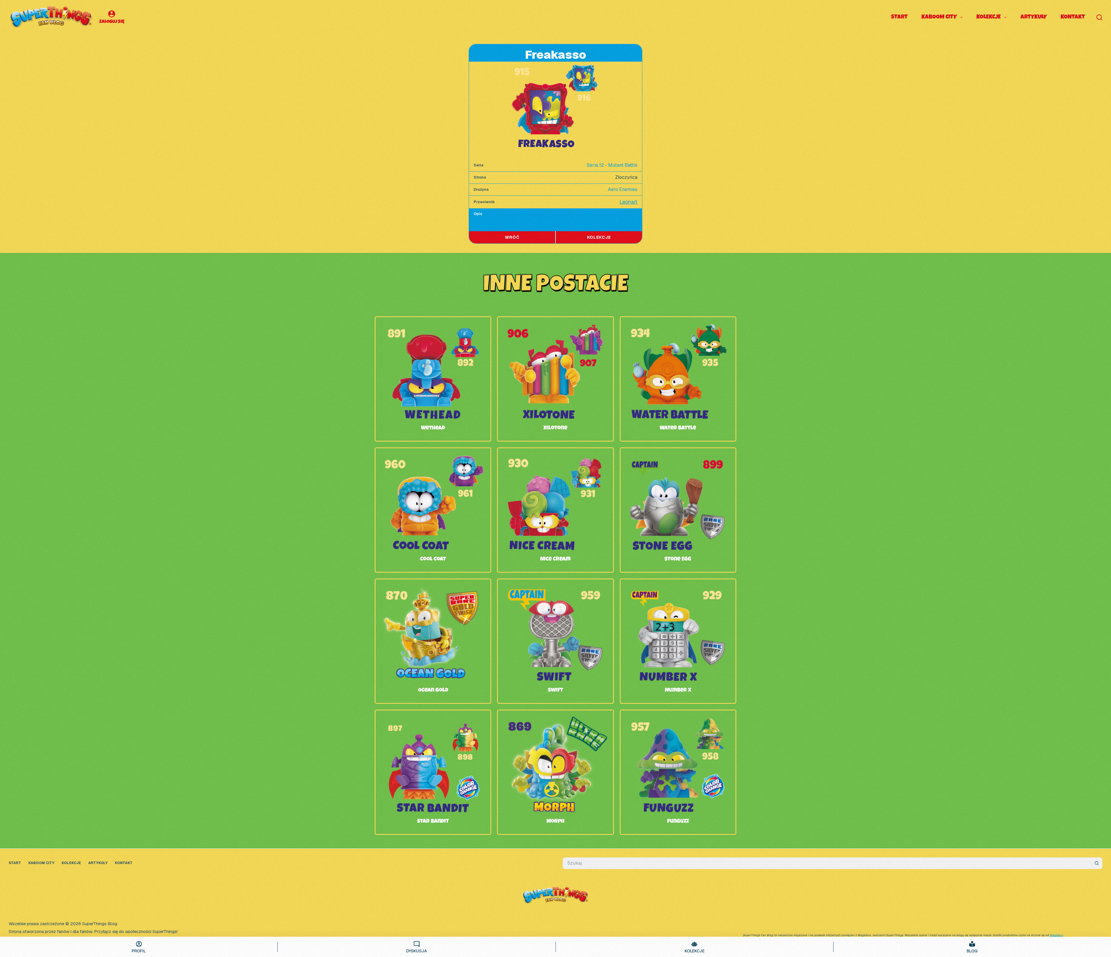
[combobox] (827, 863)
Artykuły (1033, 17)
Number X (678, 690)
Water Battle (678, 428)
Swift (555, 690)
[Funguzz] (678, 719)
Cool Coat (433, 559)
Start (899, 17)
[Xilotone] (555, 325)
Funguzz (678, 821)
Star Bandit (433, 821)
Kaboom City (939, 17)
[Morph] (555, 719)
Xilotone (555, 428)
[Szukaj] (1099, 17)
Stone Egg (678, 559)
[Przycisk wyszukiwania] (1096, 863)
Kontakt (1073, 17)
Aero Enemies (622, 189)
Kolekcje (988, 17)
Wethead (433, 428)
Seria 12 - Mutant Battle (612, 165)
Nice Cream (555, 559)
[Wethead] (433, 325)
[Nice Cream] (555, 456)
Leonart (628, 202)
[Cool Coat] (433, 456)
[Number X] (678, 588)
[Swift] (555, 588)
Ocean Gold (433, 690)
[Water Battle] (678, 325)
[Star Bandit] (433, 719)
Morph (555, 821)
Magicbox (1056, 935)
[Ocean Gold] (433, 588)
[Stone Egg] (678, 456)
